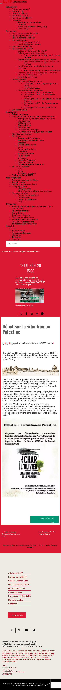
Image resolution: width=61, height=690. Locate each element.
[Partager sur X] (21, 314)
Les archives (17, 615)
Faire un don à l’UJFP (17, 577)
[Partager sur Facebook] (26, 314)
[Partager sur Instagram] (31, 314)
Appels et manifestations (31, 252)
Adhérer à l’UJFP (15, 573)
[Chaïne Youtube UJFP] (26, 631)
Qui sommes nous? (16, 588)
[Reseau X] (19, 631)
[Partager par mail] (37, 314)
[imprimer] (42, 314)
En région (35, 343)
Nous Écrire (7, 674)
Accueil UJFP (6, 252)
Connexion (12, 604)
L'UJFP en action (46, 343)
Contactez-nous (15, 592)
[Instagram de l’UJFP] (33, 631)
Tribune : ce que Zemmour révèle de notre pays (11, 534)
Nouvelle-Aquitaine (9, 345)
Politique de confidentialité (19, 596)
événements (17, 252)
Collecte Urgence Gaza (18, 581)
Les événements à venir (18, 585)
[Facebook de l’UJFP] (11, 631)
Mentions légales (15, 600)
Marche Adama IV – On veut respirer (47, 533)
